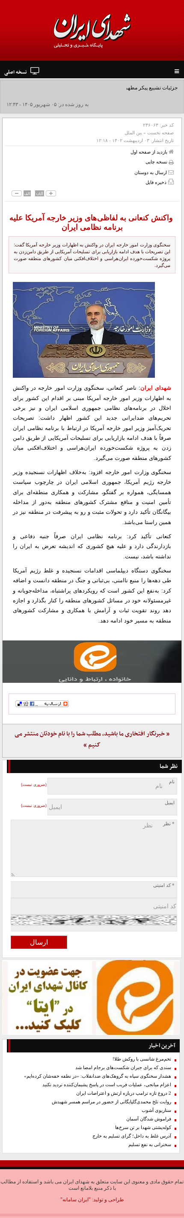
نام (172, 781)
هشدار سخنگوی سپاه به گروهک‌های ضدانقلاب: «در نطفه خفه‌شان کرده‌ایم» (97, 1076)
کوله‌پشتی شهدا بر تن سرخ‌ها (143, 1127)
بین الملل (133, 132)
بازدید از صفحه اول (150, 151)
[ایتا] (92, 661)
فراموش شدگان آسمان (148, 1119)
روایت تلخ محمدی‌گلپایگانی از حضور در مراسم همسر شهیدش (111, 1101)
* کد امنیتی (164, 885)
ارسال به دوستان (151, 172)
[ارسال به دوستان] (171, 172)
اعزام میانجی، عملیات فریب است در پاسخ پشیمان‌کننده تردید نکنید (106, 1084)
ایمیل (170, 802)
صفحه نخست (160, 132)
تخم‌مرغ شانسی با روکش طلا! (142, 1059)
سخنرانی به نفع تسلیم (149, 1144)
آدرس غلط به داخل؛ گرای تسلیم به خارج (131, 1136)
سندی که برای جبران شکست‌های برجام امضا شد (123, 1067)
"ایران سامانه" (75, 1200)
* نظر (169, 823)
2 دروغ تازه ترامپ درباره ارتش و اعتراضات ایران (123, 1093)
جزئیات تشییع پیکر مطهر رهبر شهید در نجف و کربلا (123, 88)
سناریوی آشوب (156, 1110)
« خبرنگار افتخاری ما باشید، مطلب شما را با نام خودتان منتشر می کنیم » (92, 739)
